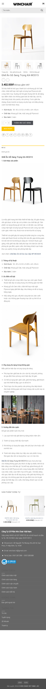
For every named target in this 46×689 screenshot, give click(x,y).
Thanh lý (5, 626)
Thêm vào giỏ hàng (22, 123)
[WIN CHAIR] (23, 4)
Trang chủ (5, 72)
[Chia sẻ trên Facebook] (7, 135)
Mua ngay (8, 129)
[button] (3, 3)
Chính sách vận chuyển (10, 584)
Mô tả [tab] (3, 147)
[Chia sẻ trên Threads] (15, 135)
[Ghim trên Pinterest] (23, 135)
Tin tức (4, 613)
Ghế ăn (25, 72)
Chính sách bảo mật (9, 575)
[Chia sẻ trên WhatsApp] (3, 135)
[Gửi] (42, 10)
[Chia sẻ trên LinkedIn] (26, 135)
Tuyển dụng (6, 617)
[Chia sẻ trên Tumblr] (30, 135)
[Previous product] (7, 80)
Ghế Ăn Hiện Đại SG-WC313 (34, 518)
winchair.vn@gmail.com (18, 551)
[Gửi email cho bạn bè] (19, 135)
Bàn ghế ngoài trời (8, 602)
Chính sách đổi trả (8, 592)
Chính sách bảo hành (9, 588)
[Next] (41, 39)
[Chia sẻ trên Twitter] (11, 135)
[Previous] (5, 39)
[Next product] (3, 80)
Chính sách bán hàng (9, 580)
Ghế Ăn (4, 461)
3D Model (5, 621)
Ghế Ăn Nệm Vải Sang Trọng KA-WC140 (12, 519)
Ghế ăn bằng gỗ (34, 72)
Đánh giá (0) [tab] (5, 152)
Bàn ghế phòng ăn (15, 72)
